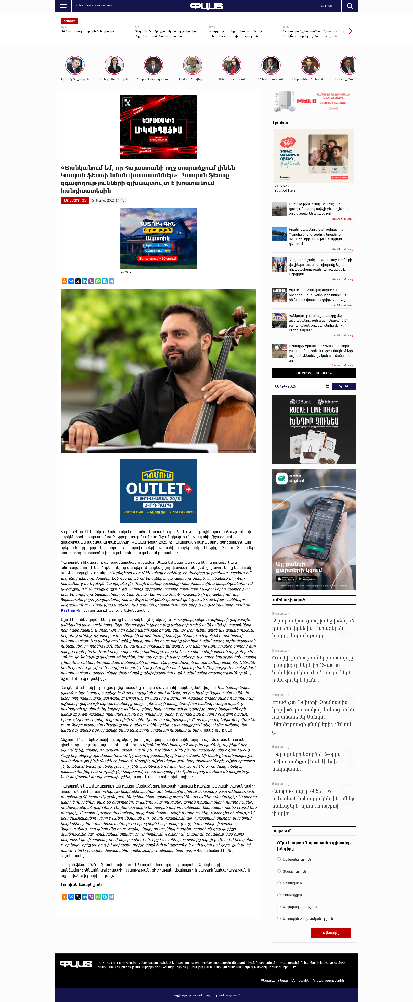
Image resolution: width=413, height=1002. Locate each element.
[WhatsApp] (98, 281)
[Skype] (105, 281)
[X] (78, 281)
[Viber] (91, 281)
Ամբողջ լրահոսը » (314, 373)
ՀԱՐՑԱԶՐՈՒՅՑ (74, 200)
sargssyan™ (233, 995)
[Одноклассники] (64, 281)
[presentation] (334, 33)
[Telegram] (111, 281)
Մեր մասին (300, 980)
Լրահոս (280, 122)
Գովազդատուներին (328, 980)
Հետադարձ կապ (274, 980)
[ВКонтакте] (71, 281)
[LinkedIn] (84, 281)
